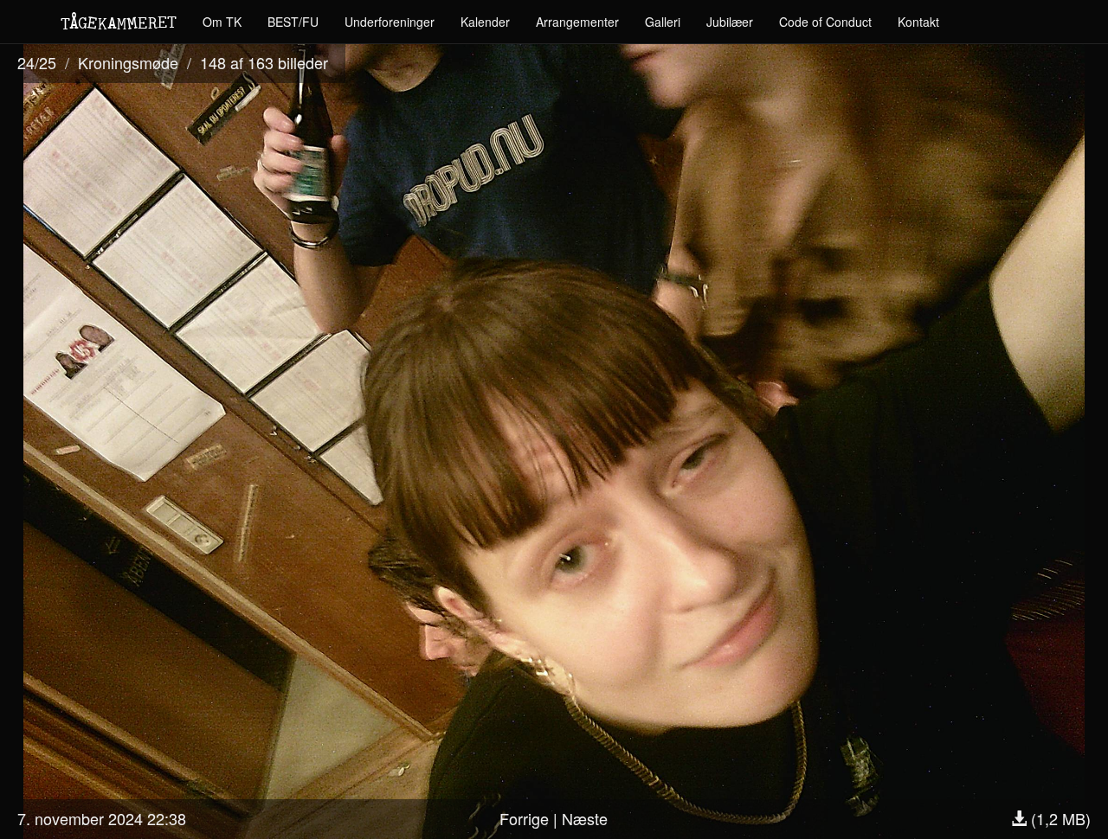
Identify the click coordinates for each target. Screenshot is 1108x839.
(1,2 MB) (1059, 818)
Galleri (662, 21)
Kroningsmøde (128, 62)
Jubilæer (729, 21)
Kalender (485, 21)
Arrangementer (577, 21)
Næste (585, 818)
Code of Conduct (825, 21)
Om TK (222, 21)
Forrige (524, 818)
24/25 (36, 62)
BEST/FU (293, 21)
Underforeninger (390, 21)
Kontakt (918, 21)
